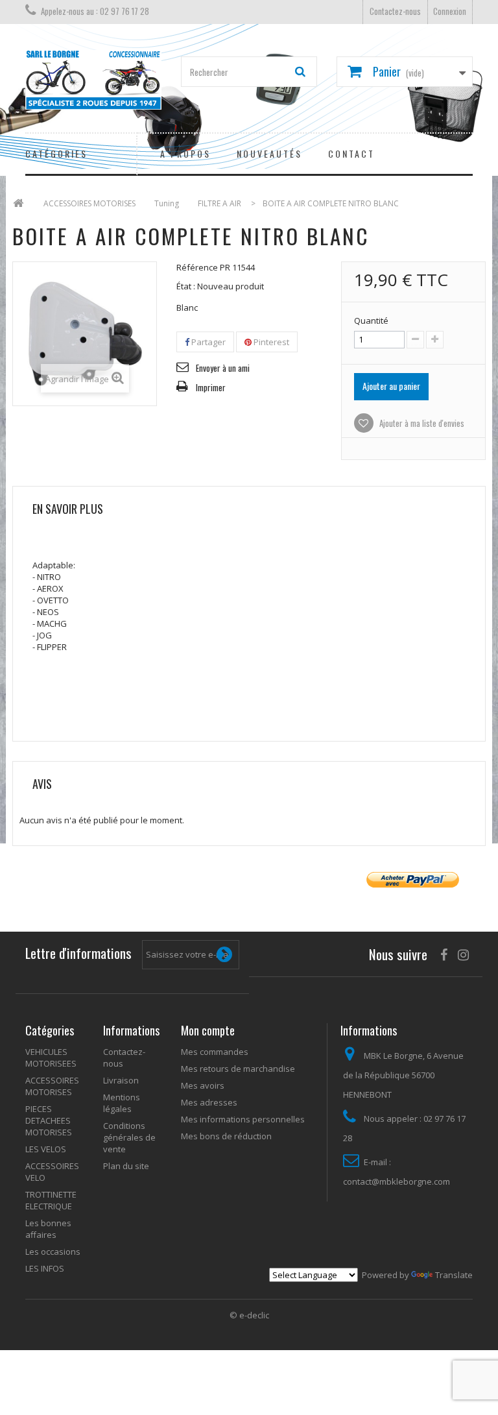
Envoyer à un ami (223, 367)
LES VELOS (45, 1149)
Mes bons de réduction (226, 1136)
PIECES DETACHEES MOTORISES (48, 1120)
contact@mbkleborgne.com (396, 1181)
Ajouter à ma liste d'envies (420, 423)
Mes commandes (214, 1052)
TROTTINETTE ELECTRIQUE (51, 1200)
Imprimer (211, 387)
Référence (197, 267)
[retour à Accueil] (18, 203)
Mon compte (208, 1030)
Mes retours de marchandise (238, 1068)
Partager (207, 342)
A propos (185, 153)
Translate (454, 1275)
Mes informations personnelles (243, 1119)
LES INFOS (44, 1268)
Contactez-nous (395, 11)
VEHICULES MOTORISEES (51, 1057)
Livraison (121, 1080)
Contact (351, 153)
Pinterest (270, 342)
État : (185, 286)
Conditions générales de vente (129, 1137)
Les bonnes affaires (48, 1228)
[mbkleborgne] (93, 80)
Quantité (371, 320)
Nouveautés (269, 153)
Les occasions (52, 1251)
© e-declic (249, 1315)
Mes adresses (209, 1102)
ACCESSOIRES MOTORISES (52, 1086)
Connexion (449, 11)
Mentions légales (121, 1103)
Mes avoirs (202, 1085)
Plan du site (126, 1166)
